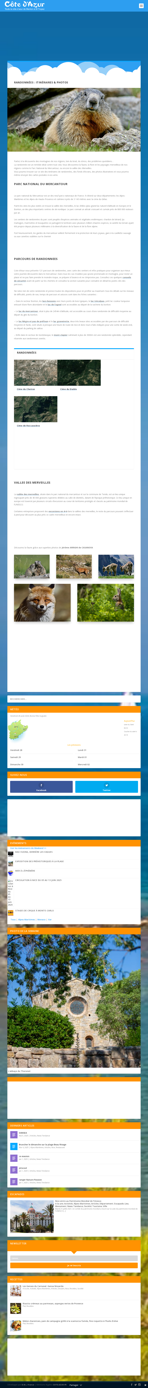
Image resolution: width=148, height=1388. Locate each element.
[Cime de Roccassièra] (35, 409)
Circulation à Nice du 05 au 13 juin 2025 (38, 880)
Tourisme (97, 1206)
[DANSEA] (13, 1134)
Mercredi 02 (84, 764)
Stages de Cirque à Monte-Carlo (34, 910)
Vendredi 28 (16, 750)
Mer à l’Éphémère (25, 870)
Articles (33, 1135)
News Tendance (43, 1135)
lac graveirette (61, 321)
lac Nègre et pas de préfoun (33, 321)
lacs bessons (49, 301)
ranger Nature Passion (30, 1179)
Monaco (41, 919)
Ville (105, 1206)
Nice (53, 1147)
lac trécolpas (97, 301)
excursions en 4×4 (58, 511)
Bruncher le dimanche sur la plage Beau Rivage (42, 1144)
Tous (13, 919)
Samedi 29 (15, 757)
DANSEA (23, 1132)
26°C (16, 726)
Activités (68, 1203)
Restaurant (60, 1147)
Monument (60, 1206)
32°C (25, 729)
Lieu (127, 1203)
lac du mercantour (28, 311)
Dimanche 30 (16, 764)
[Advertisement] (74, 33)
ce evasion (24, 1156)
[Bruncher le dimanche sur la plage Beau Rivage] (13, 1146)
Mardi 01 (82, 757)
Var (50, 919)
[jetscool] (13, 1170)
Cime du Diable (68, 389)
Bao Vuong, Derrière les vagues (33, 852)
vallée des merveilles (28, 494)
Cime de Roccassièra (28, 425)
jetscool (23, 1168)
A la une (59, 1203)
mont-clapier (60, 335)
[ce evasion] (13, 1158)
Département (106, 1203)
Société (87, 1206)
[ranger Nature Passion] (13, 1181)
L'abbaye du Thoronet (19, 1071)
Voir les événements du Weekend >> (28, 848)
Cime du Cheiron (26, 389)
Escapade (119, 1203)
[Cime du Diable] (79, 373)
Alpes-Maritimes (26, 919)
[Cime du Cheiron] (35, 373)
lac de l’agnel (54, 304)
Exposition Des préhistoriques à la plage (39, 861)
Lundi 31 (82, 750)
